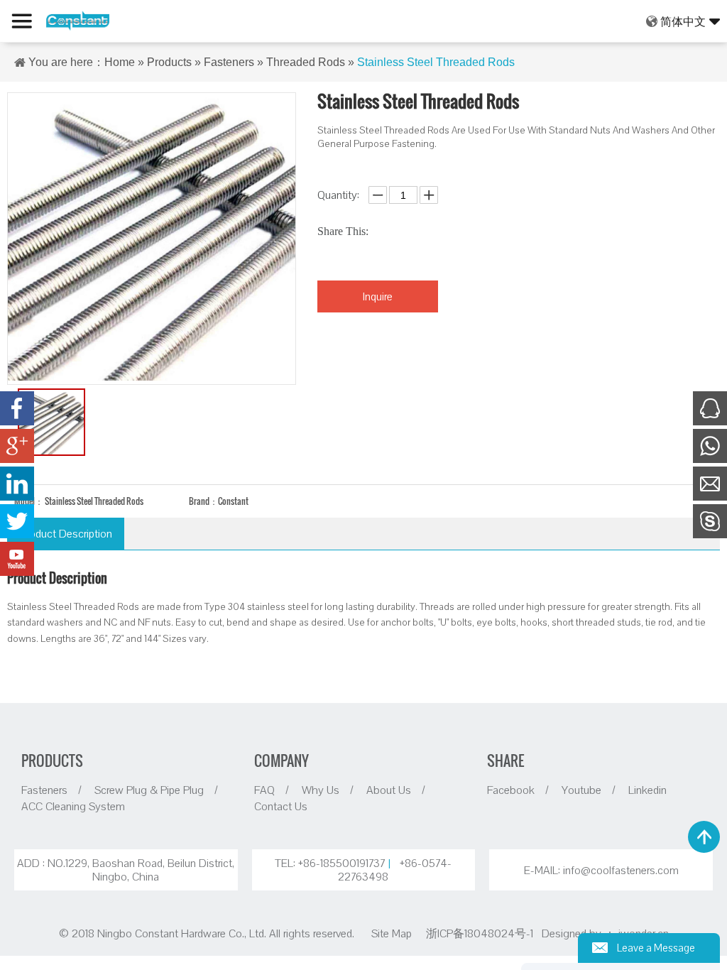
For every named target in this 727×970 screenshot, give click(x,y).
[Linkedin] (17, 484)
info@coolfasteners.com (621, 870)
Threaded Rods (305, 62)
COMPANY (281, 760)
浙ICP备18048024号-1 (481, 933)
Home (119, 62)
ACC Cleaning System (73, 806)
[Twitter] (17, 521)
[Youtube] (17, 559)
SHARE (505, 760)
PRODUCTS (52, 760)
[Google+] (17, 446)
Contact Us (280, 806)
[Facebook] (17, 408)
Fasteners (229, 62)
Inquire (378, 296)
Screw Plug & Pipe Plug (149, 790)
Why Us (320, 790)
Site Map (391, 933)
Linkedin (647, 790)
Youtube (581, 790)
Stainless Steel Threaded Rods (436, 62)
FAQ (264, 790)
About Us (388, 790)
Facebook (511, 790)
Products (169, 62)
